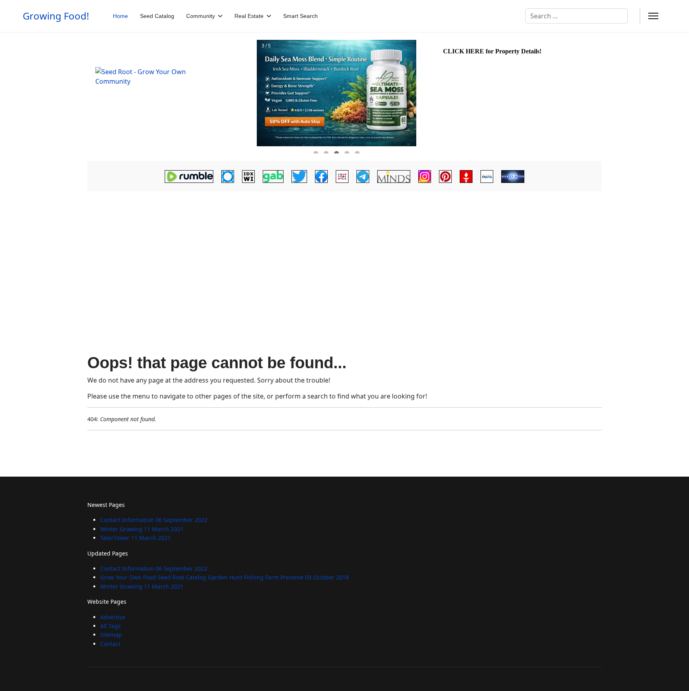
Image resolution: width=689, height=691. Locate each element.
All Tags (110, 626)
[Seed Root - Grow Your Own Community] (171, 97)
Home (120, 16)
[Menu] (653, 16)
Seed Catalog (157, 16)
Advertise (112, 617)
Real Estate (249, 16)
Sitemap (111, 634)
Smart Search (300, 16)
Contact (110, 644)
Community (200, 16)
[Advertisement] (344, 253)
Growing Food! (56, 16)
